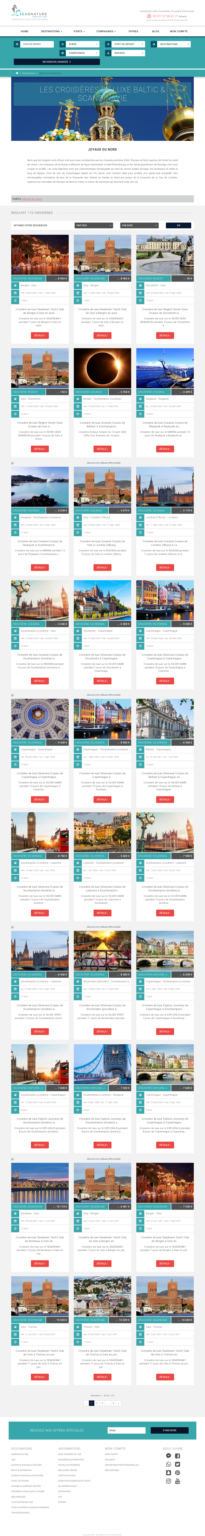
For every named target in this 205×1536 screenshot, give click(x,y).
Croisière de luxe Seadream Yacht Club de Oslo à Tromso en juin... (40, 1352)
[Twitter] (177, 1464)
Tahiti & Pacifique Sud (22, 1502)
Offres (133, 31)
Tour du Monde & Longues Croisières (30, 1507)
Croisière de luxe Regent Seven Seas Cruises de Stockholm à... (165, 311)
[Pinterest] (177, 1472)
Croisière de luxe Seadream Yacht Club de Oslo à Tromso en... (165, 1352)
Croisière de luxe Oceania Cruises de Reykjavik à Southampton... (39, 543)
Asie (13, 1460)
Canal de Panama (20, 1481)
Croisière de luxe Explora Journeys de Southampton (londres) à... (40, 1120)
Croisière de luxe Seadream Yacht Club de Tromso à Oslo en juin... (102, 1352)
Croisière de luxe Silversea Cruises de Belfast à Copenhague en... (165, 775)
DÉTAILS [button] (39, 335)
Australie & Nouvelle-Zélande (26, 1465)
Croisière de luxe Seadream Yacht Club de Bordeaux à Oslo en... (40, 1239)
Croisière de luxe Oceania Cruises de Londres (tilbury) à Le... (165, 543)
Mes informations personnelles (122, 1465)
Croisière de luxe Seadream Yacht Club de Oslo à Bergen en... (102, 1239)
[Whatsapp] (168, 1463)
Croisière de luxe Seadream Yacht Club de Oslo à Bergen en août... (102, 311)
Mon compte (111, 1454)
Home (24, 31)
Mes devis (110, 1460)
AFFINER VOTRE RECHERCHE (30, 225)
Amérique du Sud (19, 1454)
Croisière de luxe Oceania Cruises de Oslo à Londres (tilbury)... (102, 543)
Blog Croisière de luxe (69, 1454)
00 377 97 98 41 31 (165, 16)
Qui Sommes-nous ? (67, 1486)
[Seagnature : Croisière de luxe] (55, 11)
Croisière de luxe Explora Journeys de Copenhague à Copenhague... (165, 1120)
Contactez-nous (66, 1475)
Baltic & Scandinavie (21, 1470)
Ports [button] (78, 31)
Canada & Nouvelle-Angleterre (27, 1475)
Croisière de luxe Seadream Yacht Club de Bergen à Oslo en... (165, 1239)
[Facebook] (177, 1455)
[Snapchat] (168, 1472)
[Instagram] (168, 1480)
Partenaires (64, 1491)
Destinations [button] (51, 31)
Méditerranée (18, 1497)
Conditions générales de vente (74, 1481)
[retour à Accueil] (17, 73)
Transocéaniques (20, 1513)
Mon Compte (179, 31)
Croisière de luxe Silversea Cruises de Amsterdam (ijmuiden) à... (102, 1007)
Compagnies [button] (105, 31)
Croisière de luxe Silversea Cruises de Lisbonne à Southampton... (102, 888)
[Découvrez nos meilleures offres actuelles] (102, 463)
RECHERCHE (55, 62)
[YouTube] (177, 1481)
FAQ (60, 1497)
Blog (155, 31)
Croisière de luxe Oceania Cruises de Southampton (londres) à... (39, 656)
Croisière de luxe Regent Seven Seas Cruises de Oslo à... (40, 424)
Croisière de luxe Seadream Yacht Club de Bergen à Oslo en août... (40, 311)
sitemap (62, 1502)
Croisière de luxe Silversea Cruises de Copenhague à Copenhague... (165, 656)
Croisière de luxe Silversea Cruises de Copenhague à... (102, 775)
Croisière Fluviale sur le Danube (28, 1491)
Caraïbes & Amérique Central (26, 1486)
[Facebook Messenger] (168, 1455)
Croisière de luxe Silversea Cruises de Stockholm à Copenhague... (102, 656)
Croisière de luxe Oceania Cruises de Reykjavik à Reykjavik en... (165, 424)
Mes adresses (112, 1470)
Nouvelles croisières (69, 1465)
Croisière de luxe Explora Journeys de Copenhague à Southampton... (165, 1007)
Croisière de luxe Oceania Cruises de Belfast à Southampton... (102, 424)
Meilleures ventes (67, 1470)
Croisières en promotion (71, 1460)
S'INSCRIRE (169, 1430)
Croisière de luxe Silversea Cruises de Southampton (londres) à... (40, 888)
